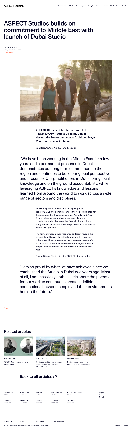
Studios (98, 6)
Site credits (40, 421)
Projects (83, 6)
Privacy (22, 421)
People (91, 6)
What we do (73, 6)
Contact (125, 6)
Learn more (44, 426)
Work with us (115, 6)
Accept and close (121, 425)
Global (101, 397)
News (106, 6)
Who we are (62, 6)
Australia (102, 395)
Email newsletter (57, 421)
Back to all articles (36, 376)
